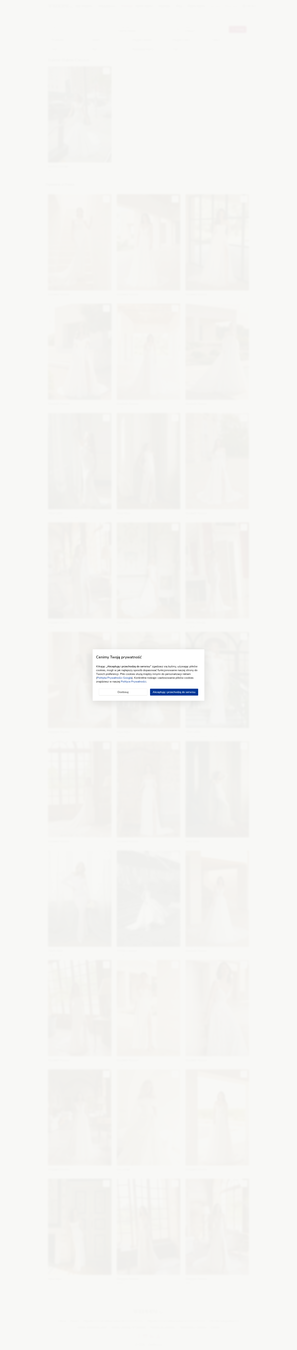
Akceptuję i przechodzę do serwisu (174, 692)
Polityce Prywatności (133, 682)
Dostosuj (123, 692)
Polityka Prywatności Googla (114, 678)
